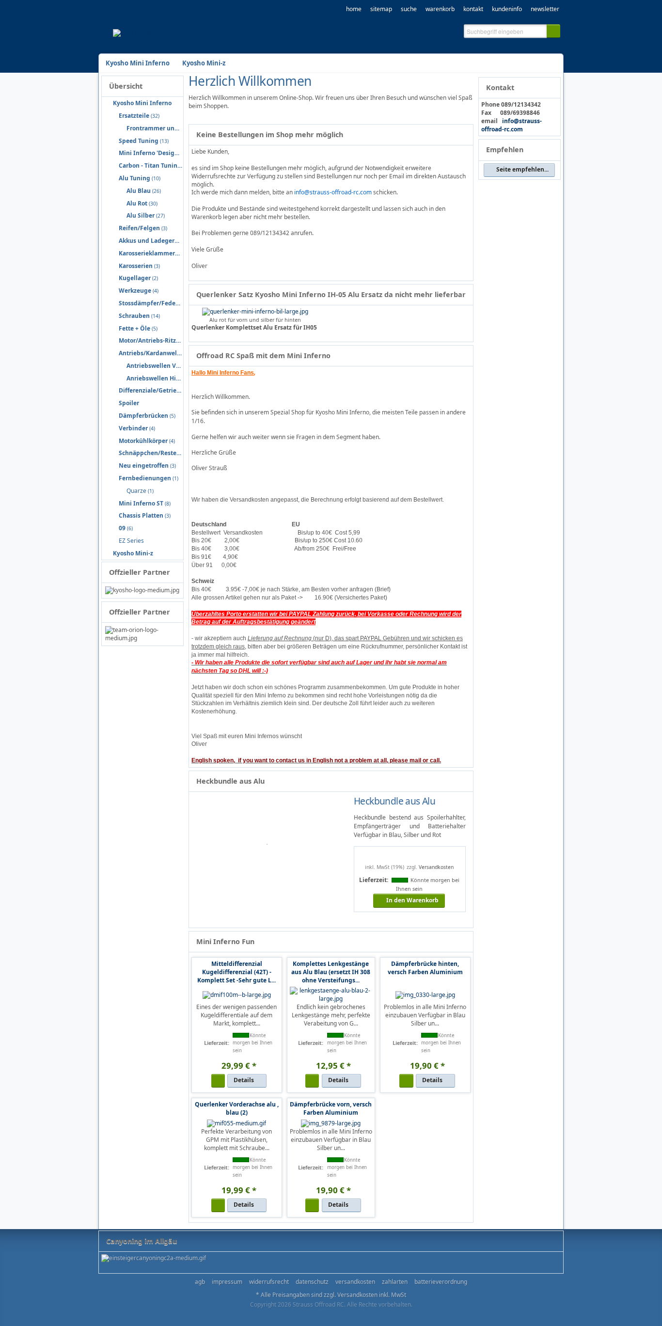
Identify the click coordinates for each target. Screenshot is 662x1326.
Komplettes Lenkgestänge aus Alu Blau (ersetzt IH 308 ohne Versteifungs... (330, 972)
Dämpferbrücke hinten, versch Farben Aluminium (425, 968)
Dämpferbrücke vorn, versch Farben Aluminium (331, 1108)
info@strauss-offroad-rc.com (511, 125)
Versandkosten (436, 867)
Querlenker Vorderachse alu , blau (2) (237, 1108)
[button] (553, 31)
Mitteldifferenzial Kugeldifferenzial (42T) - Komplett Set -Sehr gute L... (236, 972)
